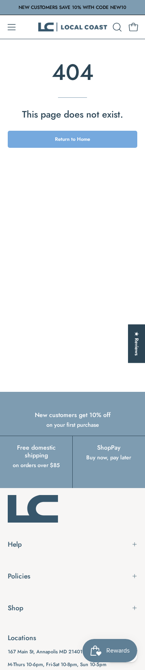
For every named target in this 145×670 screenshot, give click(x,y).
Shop (15, 608)
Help (15, 544)
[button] (116, 27)
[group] (72, 7)
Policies (19, 576)
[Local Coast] (72, 27)
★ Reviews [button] (136, 343)
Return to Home (72, 139)
